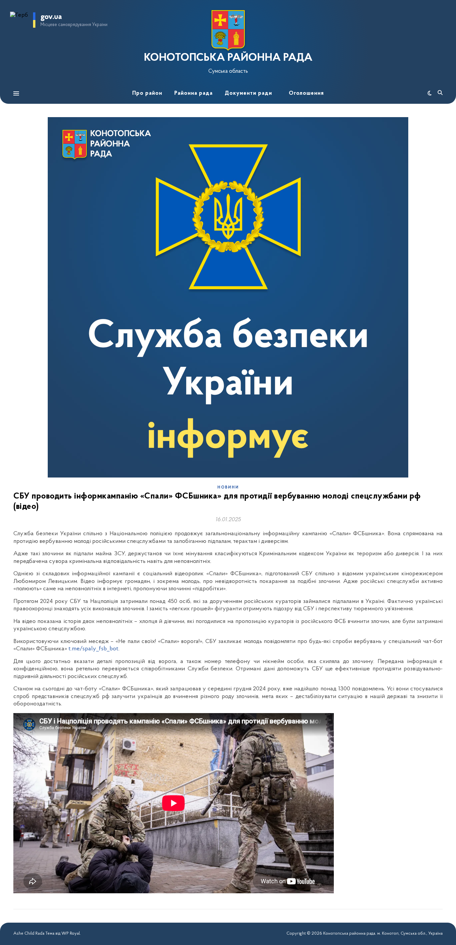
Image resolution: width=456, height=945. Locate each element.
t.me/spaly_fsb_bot (93, 649)
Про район (147, 93)
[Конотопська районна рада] (228, 30)
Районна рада (193, 93)
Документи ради (248, 93)
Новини (228, 488)
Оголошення (306, 93)
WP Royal (70, 933)
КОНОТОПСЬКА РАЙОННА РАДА (228, 58)
